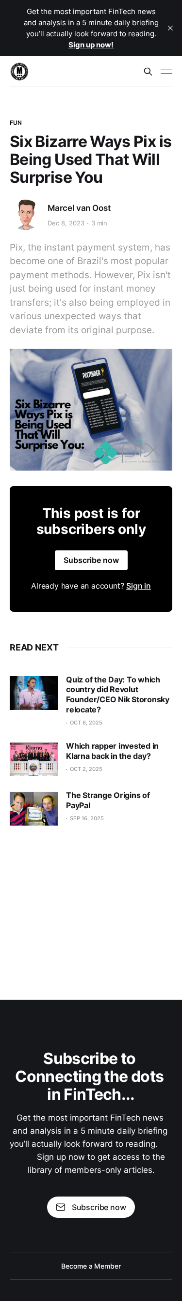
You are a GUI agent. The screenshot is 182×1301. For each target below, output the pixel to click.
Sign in (138, 586)
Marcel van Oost (79, 208)
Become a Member (91, 1266)
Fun (16, 122)
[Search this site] (148, 71)
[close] (170, 28)
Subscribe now (91, 560)
